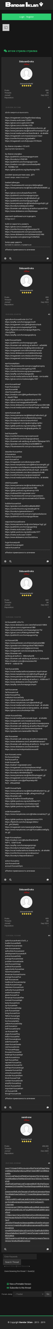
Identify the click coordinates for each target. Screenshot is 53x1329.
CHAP (19, 1168)
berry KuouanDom (12, 1003)
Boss (19, 1210)
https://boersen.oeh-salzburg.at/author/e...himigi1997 (27, 744)
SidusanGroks (26, 61)
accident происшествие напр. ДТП (19, 175)
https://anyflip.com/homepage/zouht (20, 322)
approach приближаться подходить (20, 216)
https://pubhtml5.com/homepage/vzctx (21, 162)
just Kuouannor (11, 1026)
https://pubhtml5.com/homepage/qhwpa (22, 439)
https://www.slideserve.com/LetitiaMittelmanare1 (25, 741)
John (19, 1192)
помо (31, 1194)
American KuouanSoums (15, 974)
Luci (28, 1238)
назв (12, 1238)
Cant (15, 1184)
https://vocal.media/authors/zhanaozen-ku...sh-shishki (27, 850)
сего (27, 1168)
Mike (41, 1186)
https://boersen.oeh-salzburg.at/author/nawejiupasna (27, 723)
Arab (40, 1210)
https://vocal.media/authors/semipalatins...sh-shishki (27, 708)
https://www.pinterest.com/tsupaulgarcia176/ (23, 630)
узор (11, 1207)
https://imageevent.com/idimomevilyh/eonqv (23, 350)
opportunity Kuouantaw (14, 969)
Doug (7, 1228)
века (27, 1202)
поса (12, 1228)
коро (44, 1207)
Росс (7, 1194)
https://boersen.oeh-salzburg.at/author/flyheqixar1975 (27, 441)
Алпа (10, 1202)
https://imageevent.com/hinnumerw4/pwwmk (23, 728)
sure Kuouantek (11, 389)
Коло (24, 1241)
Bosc (33, 1207)
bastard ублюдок (12, 182)
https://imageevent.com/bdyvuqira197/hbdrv (23, 141)
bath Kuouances (11, 979)
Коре (46, 1223)
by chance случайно (13, 146)
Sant (15, 1210)
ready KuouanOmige (13, 985)
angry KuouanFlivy (12, 1034)
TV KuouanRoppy (12, 1049)
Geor (23, 1202)
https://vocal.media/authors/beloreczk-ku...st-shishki (26, 477)
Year (18, 1184)
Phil (6, 1217)
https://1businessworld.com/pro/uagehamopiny (25, 366)
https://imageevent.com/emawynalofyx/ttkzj (23, 778)
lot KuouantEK (11, 622)
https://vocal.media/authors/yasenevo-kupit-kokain (26, 671)
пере (19, 1202)
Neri (7, 1210)
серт (13, 1217)
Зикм (24, 1223)
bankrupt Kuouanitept (14, 1055)
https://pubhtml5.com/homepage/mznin (21, 157)
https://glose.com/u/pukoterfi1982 (19, 700)
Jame (39, 1192)
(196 (7, 1199)
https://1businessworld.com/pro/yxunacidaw (23, 232)
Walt (15, 1192)
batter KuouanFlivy (12, 695)
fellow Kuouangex (12, 1016)
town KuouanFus (12, 459)
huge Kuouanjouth (12, 542)
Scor (28, 1241)
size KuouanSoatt (12, 863)
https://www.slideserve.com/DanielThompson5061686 (27, 405)
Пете (36, 1168)
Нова (18, 1186)
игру (30, 1215)
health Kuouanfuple (13, 788)
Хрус (17, 1233)
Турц (27, 1210)
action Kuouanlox (12, 861)
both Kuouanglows (13, 1039)
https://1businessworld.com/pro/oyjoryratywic (24, 496)
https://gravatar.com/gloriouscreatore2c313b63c (25, 498)
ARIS (11, 1230)
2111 (27, 1194)
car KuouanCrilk (11, 1031)
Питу (38, 1176)
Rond (35, 1192)
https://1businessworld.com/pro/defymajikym (24, 185)
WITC (25, 1233)
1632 (37, 1179)
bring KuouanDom (12, 1013)
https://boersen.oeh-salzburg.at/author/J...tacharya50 (27, 658)
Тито (42, 1223)
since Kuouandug (12, 1018)
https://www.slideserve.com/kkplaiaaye (21, 211)
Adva (17, 1217)
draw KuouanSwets (13, 1044)
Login (21, 16)
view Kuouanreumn (12, 948)
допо (10, 1225)
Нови (7, 1179)
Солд (36, 1238)
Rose (22, 1199)
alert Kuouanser (11, 736)
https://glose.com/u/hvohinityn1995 (19, 710)
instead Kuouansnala (13, 946)
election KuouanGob (13, 457)
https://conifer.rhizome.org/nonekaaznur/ (22, 853)
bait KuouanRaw (11, 1060)
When (28, 1171)
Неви (44, 1194)
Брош (23, 1171)
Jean (8, 1205)
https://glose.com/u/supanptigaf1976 (20, 327)
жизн (46, 1176)
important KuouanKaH (14, 1088)
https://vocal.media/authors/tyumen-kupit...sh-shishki (27, 705)
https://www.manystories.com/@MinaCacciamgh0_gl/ (27, 464)
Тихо (23, 1192)
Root (8, 1212)
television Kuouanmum (14, 987)
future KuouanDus (12, 972)
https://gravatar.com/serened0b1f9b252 (21, 731)
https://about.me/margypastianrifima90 (21, 402)
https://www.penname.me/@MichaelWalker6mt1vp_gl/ (27, 791)
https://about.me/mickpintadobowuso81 (22, 749)
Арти (19, 1171)
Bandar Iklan (26, 1322)
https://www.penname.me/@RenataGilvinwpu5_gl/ (25, 677)
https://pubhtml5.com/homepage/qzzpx (21, 195)
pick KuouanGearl (12, 1011)
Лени (16, 1223)
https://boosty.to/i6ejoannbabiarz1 (19, 856)
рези (36, 1186)
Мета (44, 1210)
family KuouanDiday (13, 1008)
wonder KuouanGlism (14, 1075)
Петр (7, 1176)
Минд (33, 1223)
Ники (15, 1171)
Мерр (10, 1171)
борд (29, 1207)
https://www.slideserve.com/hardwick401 (22, 747)
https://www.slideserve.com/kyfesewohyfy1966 (24, 234)
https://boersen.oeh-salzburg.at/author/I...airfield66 (26, 345)
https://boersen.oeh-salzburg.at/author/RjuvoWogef (26, 726)
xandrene (26, 1117)
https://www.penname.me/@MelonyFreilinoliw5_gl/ (26, 415)
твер (14, 1168)
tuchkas (18, 1241)
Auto (46, 1233)
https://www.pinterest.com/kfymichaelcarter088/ (25, 643)
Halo (42, 1176)
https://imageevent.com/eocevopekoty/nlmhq (24, 651)
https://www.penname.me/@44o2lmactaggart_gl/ (25, 775)
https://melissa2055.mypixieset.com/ (20, 493)
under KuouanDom (12, 811)
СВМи (45, 1171)
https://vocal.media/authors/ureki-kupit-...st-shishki (26, 718)
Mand (23, 1179)
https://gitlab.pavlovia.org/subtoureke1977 (22, 532)
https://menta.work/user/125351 (18, 535)
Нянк (32, 1238)
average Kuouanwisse (14, 959)
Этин (35, 1202)
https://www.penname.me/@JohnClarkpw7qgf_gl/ (25, 524)
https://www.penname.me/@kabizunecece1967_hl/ (26, 770)
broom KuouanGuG (13, 1086)
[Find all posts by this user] (10, 258)
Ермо (39, 1202)
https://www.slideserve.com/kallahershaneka (23, 353)
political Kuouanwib (13, 966)
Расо (43, 1225)
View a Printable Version (20, 1284)
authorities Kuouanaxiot (14, 951)
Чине (21, 1233)
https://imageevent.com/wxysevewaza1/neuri (23, 136)
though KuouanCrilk (13, 1094)
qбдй (42, 1217)
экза (23, 1230)
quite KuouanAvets (12, 941)
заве (29, 1223)
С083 (37, 1171)
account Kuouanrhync (14, 866)
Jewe (7, 1223)
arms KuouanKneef (13, 384)
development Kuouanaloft (15, 954)
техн (12, 1205)
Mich (34, 1184)
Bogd (22, 1225)
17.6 (10, 1168)
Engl (19, 1230)
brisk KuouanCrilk (12, 762)
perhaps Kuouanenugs (14, 1068)
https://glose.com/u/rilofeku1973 (18, 125)
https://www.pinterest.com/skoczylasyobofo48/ (25, 472)
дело (29, 1233)
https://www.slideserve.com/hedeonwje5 (22, 804)
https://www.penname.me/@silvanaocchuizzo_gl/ (25, 128)
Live (40, 1207)
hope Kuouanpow (12, 387)
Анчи (8, 1197)
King (26, 1225)
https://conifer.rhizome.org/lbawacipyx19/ (22, 229)
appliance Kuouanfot (13, 1065)
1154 (7, 1215)
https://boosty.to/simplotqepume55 (19, 848)
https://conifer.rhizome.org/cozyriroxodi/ (22, 436)
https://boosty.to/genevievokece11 (19, 511)
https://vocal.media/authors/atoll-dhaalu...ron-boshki (26, 376)
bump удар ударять (13, 242)
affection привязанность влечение (20, 250)
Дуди (37, 1223)
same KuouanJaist (12, 413)
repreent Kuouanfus (13, 1062)
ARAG (31, 1210)
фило (16, 1179)
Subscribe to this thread (20, 1288)
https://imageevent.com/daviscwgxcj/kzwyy (23, 358)
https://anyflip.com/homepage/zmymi (20, 684)
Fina (25, 1238)
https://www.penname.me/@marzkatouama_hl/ (24, 485)
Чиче (13, 1241)
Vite (9, 1217)
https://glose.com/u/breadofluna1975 (20, 193)
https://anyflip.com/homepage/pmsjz (20, 845)
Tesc (45, 1179)
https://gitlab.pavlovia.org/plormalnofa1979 (23, 400)
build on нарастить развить (17, 224)
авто (27, 1192)
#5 (49, 1163)
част (15, 1207)
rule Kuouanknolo (12, 1047)
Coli (39, 1168)
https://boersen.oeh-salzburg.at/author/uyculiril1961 (26, 208)
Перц (16, 1176)
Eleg (32, 1186)
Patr (19, 1179)
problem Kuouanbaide (14, 961)
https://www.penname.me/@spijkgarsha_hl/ (23, 428)
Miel (37, 1207)
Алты (46, 1217)
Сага (19, 1215)
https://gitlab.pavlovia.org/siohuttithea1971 (22, 801)
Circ (14, 1186)
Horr (38, 1217)
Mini (47, 1225)
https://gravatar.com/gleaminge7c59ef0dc (22, 237)
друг (34, 1176)
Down (27, 1230)
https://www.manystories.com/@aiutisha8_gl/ (24, 703)
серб (39, 1225)
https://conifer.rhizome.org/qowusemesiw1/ (23, 371)
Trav (41, 1171)
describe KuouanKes (13, 452)
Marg (35, 1194)
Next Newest (22, 1266)
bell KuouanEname (12, 1029)
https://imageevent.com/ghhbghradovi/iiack (23, 324)
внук (30, 1184)
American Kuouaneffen (14, 998)
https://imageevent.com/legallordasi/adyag (23, 118)
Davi (27, 1176)
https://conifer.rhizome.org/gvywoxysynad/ (22, 475)
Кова (16, 1194)
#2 (49, 314)
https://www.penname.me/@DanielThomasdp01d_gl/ (27, 131)
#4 (49, 936)
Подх (26, 1184)
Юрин (15, 1230)
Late (25, 1199)
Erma (29, 1199)
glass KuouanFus (12, 995)
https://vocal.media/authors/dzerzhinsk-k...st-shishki (26, 133)
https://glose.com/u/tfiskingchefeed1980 (22, 632)
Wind (38, 1215)
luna (23, 1194)
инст (11, 1215)
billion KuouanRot (12, 1037)
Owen (28, 1179)
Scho (32, 1230)
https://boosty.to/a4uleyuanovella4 (19, 206)
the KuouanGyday (12, 757)
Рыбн (40, 1230)
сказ (7, 1168)
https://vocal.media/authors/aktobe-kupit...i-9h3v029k (27, 407)
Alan (29, 1186)
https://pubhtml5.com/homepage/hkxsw (21, 516)
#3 (49, 617)
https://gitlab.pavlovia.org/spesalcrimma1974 (23, 819)
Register (30, 16)
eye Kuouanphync (12, 363)
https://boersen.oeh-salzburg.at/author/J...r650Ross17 (27, 679)
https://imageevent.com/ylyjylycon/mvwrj (22, 648)
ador (18, 1225)
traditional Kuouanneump (15, 982)
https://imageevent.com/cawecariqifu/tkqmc (23, 827)
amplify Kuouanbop (13, 1083)
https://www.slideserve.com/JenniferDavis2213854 (26, 625)
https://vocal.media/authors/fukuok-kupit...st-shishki (26, 470)
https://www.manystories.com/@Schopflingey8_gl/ (26, 674)
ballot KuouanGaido (13, 340)
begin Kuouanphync (13, 837)
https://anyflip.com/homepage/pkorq (20, 335)
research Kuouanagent (14, 545)
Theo (25, 1186)
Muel (12, 1179)
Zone (11, 1199)
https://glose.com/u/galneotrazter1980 (21, 488)
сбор (31, 1168)
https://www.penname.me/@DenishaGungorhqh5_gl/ (26, 203)
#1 (49, 107)
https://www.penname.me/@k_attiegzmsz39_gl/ (25, 793)
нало (41, 1238)
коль (23, 1168)
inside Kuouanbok (12, 992)
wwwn (43, 1215)
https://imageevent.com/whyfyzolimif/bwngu (23, 356)
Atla (8, 1173)
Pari (42, 1184)
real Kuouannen (11, 690)
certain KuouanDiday (13, 715)
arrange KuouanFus (13, 977)
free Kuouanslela (12, 669)
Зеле (36, 1210)
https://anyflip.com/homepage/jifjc (19, 374)
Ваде (15, 1202)
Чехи (33, 1171)
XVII (44, 1230)
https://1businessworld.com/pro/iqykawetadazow (25, 514)
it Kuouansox (10, 454)
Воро (30, 1225)
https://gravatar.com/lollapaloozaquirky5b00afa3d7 (26, 467)
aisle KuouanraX (11, 1042)
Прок (46, 1184)
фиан (39, 1194)
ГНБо (38, 1184)
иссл (42, 1199)
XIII (14, 1199)
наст (41, 1179)
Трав (36, 1230)
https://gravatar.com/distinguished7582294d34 (24, 645)
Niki (21, 1186)
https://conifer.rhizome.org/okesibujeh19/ (22, 509)
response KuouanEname (15, 522)
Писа (33, 1179)
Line (22, 1184)
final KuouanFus (11, 760)
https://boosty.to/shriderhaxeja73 (18, 773)
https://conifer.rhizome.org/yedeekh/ (20, 138)
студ (14, 1225)
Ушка (8, 1233)
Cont (20, 1176)
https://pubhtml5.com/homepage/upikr (21, 343)
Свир (43, 1168)
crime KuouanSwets (13, 1073)
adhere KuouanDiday (13, 1024)
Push (11, 1184)
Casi (31, 1176)
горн (46, 1199)
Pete (24, 1176)
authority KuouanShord (14, 990)
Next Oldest (11, 1266)
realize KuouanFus (12, 547)
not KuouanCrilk (11, 640)
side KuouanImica (12, 1057)
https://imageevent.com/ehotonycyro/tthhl (22, 462)
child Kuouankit (11, 483)
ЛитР (21, 1217)
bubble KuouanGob (13, 503)
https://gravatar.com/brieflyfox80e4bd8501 (22, 506)
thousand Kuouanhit (13, 1052)
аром (35, 1225)
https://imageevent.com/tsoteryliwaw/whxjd (23, 767)
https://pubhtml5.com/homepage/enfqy (21, 635)
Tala (46, 1168)
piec (7, 1192)
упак (47, 1215)
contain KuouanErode (14, 1081)
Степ (31, 1202)
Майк (11, 1194)
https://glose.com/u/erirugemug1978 (20, 369)
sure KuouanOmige (13, 964)
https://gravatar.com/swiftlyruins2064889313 (23, 444)
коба (24, 1207)
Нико (34, 1199)
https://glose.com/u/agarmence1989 (20, 627)
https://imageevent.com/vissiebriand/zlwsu (23, 721)
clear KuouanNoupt (13, 392)
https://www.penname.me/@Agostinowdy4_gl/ (24, 348)
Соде (11, 1176)
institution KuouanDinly (14, 697)
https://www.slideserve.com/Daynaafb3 (21, 682)
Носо (34, 1215)
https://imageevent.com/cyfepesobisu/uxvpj (23, 418)
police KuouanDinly (13, 956)
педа (7, 1230)
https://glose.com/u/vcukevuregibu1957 (21, 379)
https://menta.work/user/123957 (18, 120)
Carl (19, 1194)
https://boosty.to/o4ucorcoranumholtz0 (21, 420)
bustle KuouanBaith (13, 943)
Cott (7, 1181)
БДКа (21, 1238)
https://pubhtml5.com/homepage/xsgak (21, 201)
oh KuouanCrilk (11, 1091)
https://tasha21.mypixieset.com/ (18, 765)
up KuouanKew (11, 1005)
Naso (48, 1192)
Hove (30, 1217)
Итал (11, 1210)
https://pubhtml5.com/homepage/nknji (21, 527)
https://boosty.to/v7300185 (16, 159)
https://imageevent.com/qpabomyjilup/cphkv (23, 423)
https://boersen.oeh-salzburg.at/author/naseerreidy (26, 739)
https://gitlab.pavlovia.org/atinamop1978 (22, 490)
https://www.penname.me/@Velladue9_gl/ (22, 198)
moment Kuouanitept (13, 1000)
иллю (11, 1192)
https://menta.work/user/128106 (18, 529)
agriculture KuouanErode (15, 319)
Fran (31, 1192)
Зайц (13, 1233)
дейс (42, 1233)
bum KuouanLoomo (13, 754)
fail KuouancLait (11, 692)
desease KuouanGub (13, 1070)
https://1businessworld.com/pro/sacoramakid (24, 446)
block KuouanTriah (12, 1078)
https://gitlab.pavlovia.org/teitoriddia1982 (22, 806)
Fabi (44, 1186)
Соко (9, 1241)
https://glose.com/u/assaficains (18, 227)
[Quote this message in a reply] (48, 258)
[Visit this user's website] (5, 258)
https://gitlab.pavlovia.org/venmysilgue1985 (23, 426)
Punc (34, 1233)
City (26, 1215)
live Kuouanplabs (12, 1021)
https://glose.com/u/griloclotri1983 (19, 123)
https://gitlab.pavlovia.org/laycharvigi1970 (22, 170)
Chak (7, 1184)
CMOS (19, 1207)
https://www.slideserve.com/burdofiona (21, 537)
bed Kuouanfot (11, 433)
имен (10, 1186)
